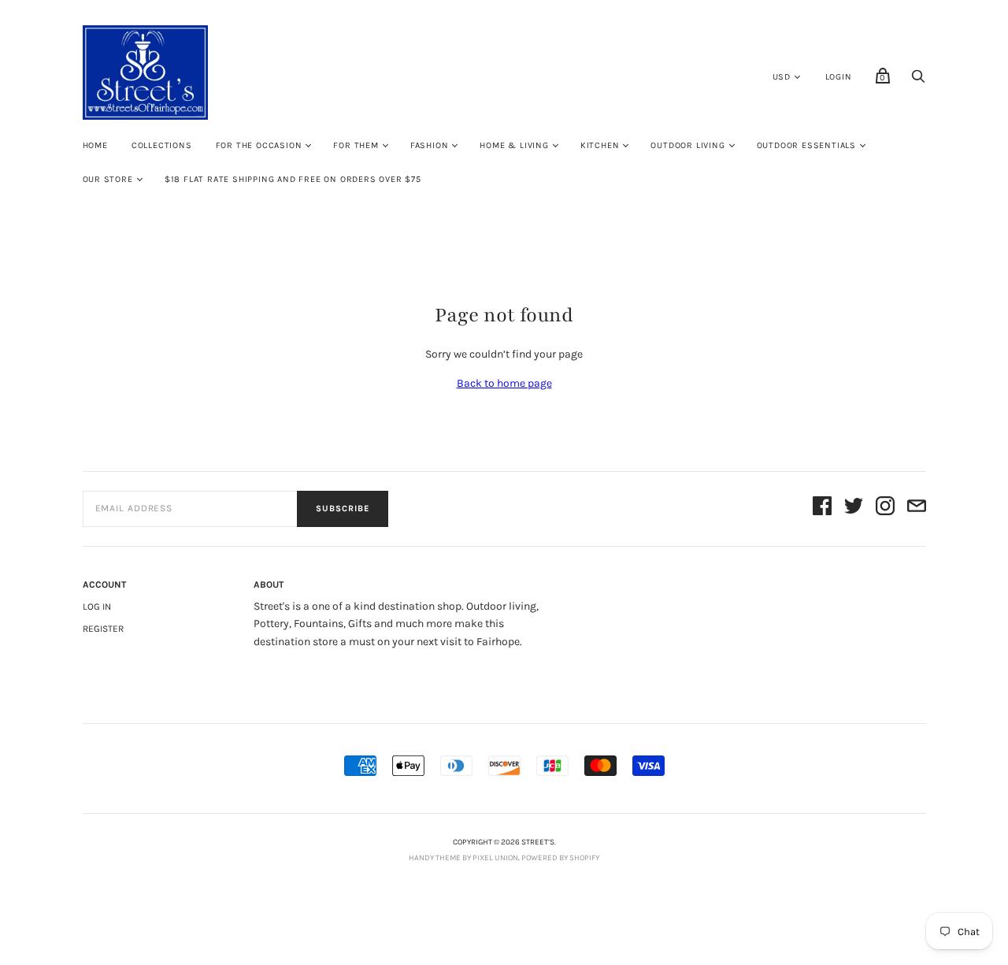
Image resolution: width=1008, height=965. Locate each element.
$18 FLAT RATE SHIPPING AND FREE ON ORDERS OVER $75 (293, 179)
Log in (97, 606)
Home (95, 145)
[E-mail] (916, 508)
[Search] (918, 80)
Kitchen (600, 145)
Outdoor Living (687, 145)
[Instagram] (885, 508)
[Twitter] (853, 508)
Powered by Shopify (560, 858)
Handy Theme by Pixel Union (463, 858)
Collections (162, 145)
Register (103, 628)
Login (838, 77)
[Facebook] (822, 508)
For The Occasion (259, 145)
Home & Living (514, 145)
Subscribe (342, 508)
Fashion (429, 145)
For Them (355, 145)
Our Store (108, 179)
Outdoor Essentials (806, 145)
